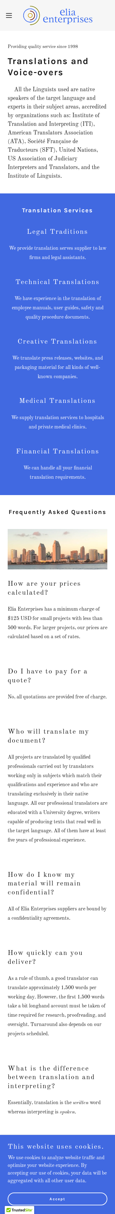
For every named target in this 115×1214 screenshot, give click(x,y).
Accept (57, 1198)
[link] (57, 15)
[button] (11, 15)
